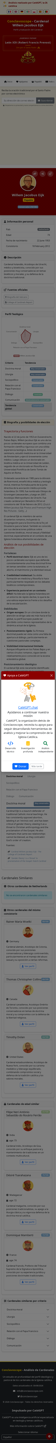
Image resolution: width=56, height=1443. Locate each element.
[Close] (51, 675)
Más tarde (37, 766)
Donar (22, 766)
